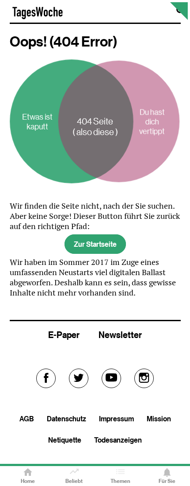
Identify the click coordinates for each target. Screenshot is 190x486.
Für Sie (167, 481)
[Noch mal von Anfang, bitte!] (179, 17)
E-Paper (64, 335)
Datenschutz (66, 419)
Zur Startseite (95, 244)
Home (28, 481)
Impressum (116, 419)
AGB (26, 419)
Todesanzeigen (118, 440)
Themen (120, 481)
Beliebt (74, 481)
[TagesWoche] (37, 17)
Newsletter (120, 335)
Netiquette (64, 440)
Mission (159, 419)
